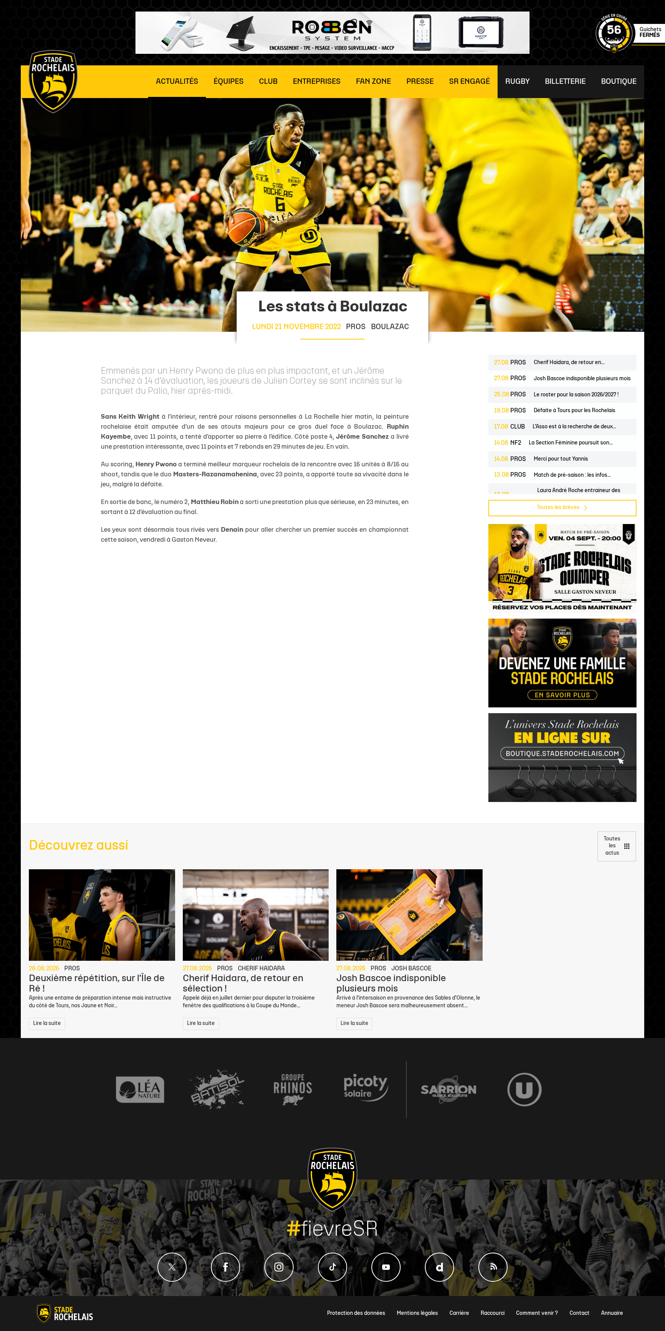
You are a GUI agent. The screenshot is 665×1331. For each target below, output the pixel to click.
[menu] (177, 81)
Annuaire (612, 1313)
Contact (580, 1313)
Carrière (459, 1313)
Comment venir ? (537, 1313)
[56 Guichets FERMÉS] (630, 52)
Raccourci (493, 1313)
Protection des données (356, 1313)
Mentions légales (417, 1313)
